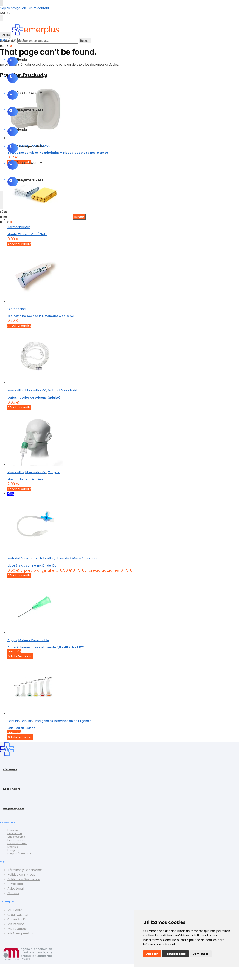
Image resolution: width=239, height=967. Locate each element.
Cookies (13, 893)
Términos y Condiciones (24, 870)
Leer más (14, 651)
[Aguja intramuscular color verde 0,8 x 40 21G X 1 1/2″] (123, 606)
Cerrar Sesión (17, 919)
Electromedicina (16, 840)
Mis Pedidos (15, 924)
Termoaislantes (18, 227)
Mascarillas (15, 390)
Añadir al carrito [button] (19, 244)
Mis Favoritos (17, 929)
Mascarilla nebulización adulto (30, 479)
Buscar (85, 40)
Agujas (12, 640)
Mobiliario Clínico (17, 843)
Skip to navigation (13, 8)
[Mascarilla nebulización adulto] (123, 438)
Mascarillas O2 (35, 390)
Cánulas (13, 721)
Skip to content (38, 8)
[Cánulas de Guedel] (123, 687)
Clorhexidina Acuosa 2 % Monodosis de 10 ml (40, 316)
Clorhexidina (16, 309)
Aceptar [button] (152, 954)
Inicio (3, 40)
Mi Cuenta (14, 910)
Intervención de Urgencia (72, 721)
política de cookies (203, 940)
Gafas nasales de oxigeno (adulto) (33, 398)
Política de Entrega (21, 874)
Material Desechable (63, 390)
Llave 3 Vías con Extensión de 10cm (33, 565)
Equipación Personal (19, 853)
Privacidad (15, 884)
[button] (6, 46)
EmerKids (12, 846)
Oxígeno (54, 472)
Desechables (14, 833)
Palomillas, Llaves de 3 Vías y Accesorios (68, 558)
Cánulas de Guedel (21, 728)
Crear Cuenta (17, 915)
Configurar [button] (201, 954)
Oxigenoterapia (16, 836)
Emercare (12, 830)
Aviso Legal (15, 888)
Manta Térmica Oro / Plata (27, 234)
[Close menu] (1, 3)
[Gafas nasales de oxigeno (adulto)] (123, 356)
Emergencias (43, 721)
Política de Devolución (23, 879)
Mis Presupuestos (20, 933)
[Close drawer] (1, 18)
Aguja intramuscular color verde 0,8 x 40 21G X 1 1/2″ (45, 647)
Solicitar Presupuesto (20, 656)
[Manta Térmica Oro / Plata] (123, 193)
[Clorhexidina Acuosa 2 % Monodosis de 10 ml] (123, 275)
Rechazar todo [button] (175, 954)
